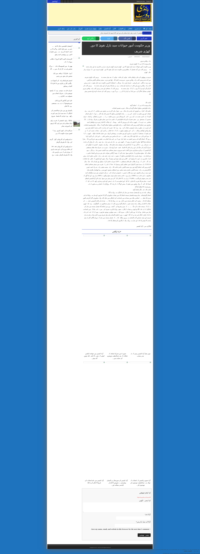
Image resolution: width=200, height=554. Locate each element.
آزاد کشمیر (107, 28)
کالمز (114, 28)
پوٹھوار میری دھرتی (90, 28)
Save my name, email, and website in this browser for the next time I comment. (120, 529)
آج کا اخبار (54, 1)
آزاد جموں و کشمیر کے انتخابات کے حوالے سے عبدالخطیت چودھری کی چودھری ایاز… (140, 483)
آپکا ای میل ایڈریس (143, 522)
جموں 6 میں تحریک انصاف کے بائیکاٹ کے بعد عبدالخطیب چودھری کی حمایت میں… (117, 356)
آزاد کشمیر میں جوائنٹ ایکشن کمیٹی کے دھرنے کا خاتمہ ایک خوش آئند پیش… (94, 356)
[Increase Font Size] (85, 57)
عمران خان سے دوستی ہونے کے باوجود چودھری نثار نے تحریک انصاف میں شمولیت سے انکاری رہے (61, 93)
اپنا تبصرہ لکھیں (145, 500)
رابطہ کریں (61, 28)
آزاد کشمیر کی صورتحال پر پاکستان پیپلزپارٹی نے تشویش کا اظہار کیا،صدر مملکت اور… (117, 483)
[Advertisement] (89, 15)
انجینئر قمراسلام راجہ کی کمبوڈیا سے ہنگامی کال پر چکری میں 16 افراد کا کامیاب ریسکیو (61, 83)
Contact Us (148, 1)
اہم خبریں (138, 28)
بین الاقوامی (122, 28)
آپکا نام (148, 514)
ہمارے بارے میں (71, 28)
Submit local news (141, 1)
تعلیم (100, 28)
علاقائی (130, 28)
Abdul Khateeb (146, 56)
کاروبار (80, 28)
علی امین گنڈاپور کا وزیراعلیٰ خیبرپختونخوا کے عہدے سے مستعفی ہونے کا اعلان (61, 103)
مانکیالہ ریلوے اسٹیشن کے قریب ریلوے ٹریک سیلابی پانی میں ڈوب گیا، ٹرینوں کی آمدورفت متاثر (125, 33)
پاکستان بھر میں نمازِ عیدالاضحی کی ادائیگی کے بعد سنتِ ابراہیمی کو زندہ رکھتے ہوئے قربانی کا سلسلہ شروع (61, 113)
